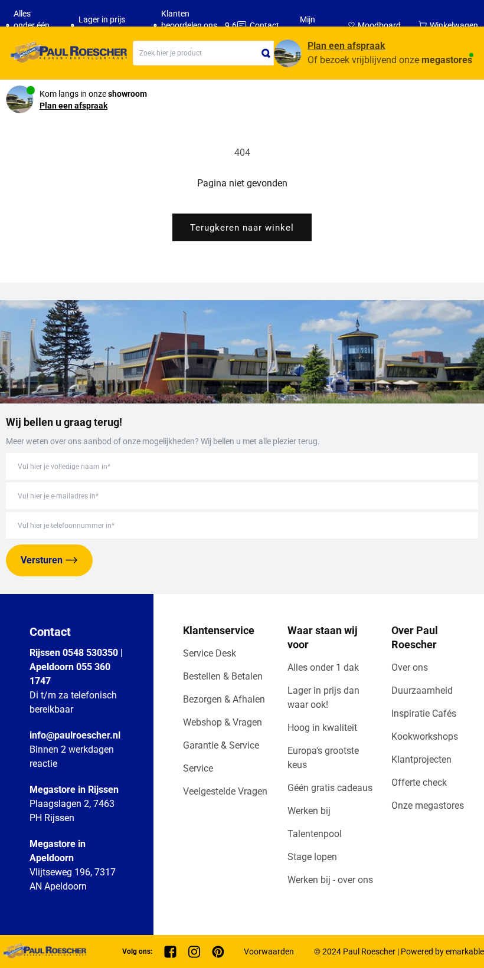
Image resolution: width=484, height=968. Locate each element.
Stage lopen (312, 856)
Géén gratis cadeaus (329, 787)
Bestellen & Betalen (223, 676)
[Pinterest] (218, 952)
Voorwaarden (269, 951)
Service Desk (209, 653)
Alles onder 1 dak (323, 667)
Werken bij (309, 810)
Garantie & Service (221, 745)
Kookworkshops (424, 736)
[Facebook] (170, 952)
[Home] (66, 53)
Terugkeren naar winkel (242, 227)
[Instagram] (194, 952)
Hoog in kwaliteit (322, 727)
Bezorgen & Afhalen (224, 699)
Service (198, 768)
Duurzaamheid (422, 690)
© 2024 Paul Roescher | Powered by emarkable (399, 951)
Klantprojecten (421, 759)
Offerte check (419, 782)
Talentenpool (314, 833)
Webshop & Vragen (222, 722)
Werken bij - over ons (330, 879)
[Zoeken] (266, 53)
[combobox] (203, 53)
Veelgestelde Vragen (225, 791)
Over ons (409, 667)
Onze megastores (427, 805)
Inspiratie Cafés (423, 713)
